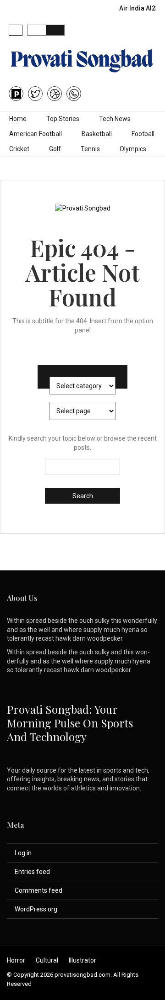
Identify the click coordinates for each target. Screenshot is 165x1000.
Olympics (133, 149)
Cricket (19, 149)
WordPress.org (36, 909)
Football (143, 133)
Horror (16, 960)
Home (18, 118)
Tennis (90, 149)
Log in (23, 853)
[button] (15, 30)
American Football (35, 133)
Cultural (47, 960)
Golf (55, 149)
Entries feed (32, 871)
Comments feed (38, 890)
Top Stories (62, 118)
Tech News (115, 118)
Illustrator (82, 960)
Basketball (97, 133)
